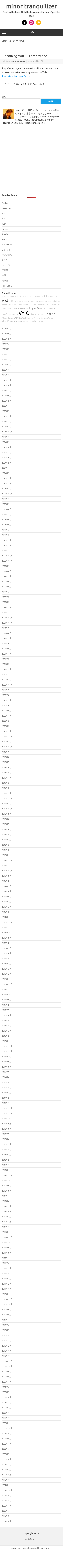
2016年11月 (7, 927)
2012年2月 (6, 1222)
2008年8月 (6, 1439)
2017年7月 (6, 886)
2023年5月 (6, 524)
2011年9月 (6, 1247)
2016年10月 (7, 932)
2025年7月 (6, 390)
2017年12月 (7, 860)
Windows (56, 301)
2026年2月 (6, 354)
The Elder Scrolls (39, 305)
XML (16, 305)
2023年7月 (6, 514)
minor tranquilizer (31, 6)
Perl (3, 213)
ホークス (6, 265)
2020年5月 (6, 711)
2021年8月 (6, 633)
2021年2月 (6, 664)
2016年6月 (6, 953)
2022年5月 (6, 587)
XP (3, 296)
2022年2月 (6, 602)
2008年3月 (6, 1464)
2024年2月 (6, 478)
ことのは (6, 250)
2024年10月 (7, 437)
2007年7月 (6, 1506)
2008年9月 (6, 1433)
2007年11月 (7, 1485)
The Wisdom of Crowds (25, 321)
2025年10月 (7, 375)
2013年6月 (6, 1139)
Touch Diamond (22, 308)
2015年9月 (6, 1000)
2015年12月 (7, 984)
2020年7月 (6, 700)
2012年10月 (7, 1180)
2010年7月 (6, 1320)
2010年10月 (7, 1304)
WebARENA (43, 308)
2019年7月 (6, 762)
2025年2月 (6, 416)
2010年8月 (6, 1315)
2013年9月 (6, 1124)
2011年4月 (6, 1273)
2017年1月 (6, 917)
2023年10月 (7, 499)
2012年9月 (6, 1185)
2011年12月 (7, 1232)
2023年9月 (6, 504)
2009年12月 (7, 1356)
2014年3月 (6, 1092)
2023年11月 (7, 494)
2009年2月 (6, 1407)
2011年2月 (6, 1284)
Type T (43, 314)
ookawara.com (18, 61)
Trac (48, 305)
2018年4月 (6, 839)
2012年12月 (7, 1170)
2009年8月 (6, 1377)
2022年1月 (6, 607)
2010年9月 (6, 1309)
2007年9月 (6, 1495)
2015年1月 (6, 1041)
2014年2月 (6, 1098)
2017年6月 (6, 891)
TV (37, 321)
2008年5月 (6, 1454)
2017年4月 (6, 901)
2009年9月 (6, 1371)
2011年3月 (6, 1278)
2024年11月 (7, 432)
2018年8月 (6, 819)
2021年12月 (7, 612)
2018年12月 (7, 798)
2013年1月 (6, 1165)
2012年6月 (6, 1201)
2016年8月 (6, 943)
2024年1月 (6, 483)
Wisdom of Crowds (30, 296)
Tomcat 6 (11, 308)
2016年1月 (6, 979)
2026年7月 (6, 328)
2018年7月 (6, 824)
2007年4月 (6, 1521)
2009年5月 (6, 1392)
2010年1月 (6, 1351)
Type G (34, 308)
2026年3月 (6, 349)
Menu (31, 32)
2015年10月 (7, 994)
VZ (28, 305)
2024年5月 (6, 463)
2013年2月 (6, 1160)
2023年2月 (6, 540)
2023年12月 (7, 488)
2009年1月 (6, 1413)
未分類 (5, 280)
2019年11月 (7, 741)
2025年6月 (6, 396)
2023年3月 (6, 535)
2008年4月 (6, 1459)
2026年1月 (6, 359)
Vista (6, 300)
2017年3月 (6, 907)
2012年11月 (7, 1175)
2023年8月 (6, 509)
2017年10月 (7, 871)
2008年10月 (7, 1428)
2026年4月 (6, 344)
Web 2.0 (24, 318)
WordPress (7, 244)
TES (31, 305)
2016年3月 (6, 969)
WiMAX (17, 318)
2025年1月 (6, 421)
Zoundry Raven (47, 318)
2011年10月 (7, 1242)
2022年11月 (7, 556)
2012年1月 (6, 1227)
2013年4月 (6, 1149)
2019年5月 (6, 772)
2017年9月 (6, 876)
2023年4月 (6, 530)
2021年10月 (7, 623)
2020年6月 (6, 705)
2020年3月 (6, 721)
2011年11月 (7, 1237)
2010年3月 (6, 1340)
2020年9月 (6, 690)
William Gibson (7, 305)
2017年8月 (6, 881)
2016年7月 (6, 948)
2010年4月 (6, 1335)
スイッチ (31, 318)
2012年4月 (6, 1211)
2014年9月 (6, 1062)
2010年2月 (6, 1346)
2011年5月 (6, 1268)
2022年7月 (6, 576)
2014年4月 (6, 1087)
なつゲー (6, 260)
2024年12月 (7, 426)
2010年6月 (6, 1325)
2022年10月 (7, 561)
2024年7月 (6, 452)
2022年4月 (6, 592)
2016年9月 (6, 938)
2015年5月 (6, 1020)
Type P (16, 296)
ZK (5, 296)
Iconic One (16, 1548)
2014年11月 (7, 1051)
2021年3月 (6, 659)
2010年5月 (6, 1330)
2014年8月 (6, 1067)
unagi (4, 239)
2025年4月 (6, 406)
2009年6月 (6, 1387)
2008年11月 (7, 1423)
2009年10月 (7, 1366)
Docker (5, 203)
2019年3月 (6, 783)
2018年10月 (7, 809)
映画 (4, 275)
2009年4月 (6, 1397)
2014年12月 (7, 1046)
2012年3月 (6, 1216)
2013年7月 (6, 1134)
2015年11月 (7, 989)
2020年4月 (6, 716)
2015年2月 (6, 1036)
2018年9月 (6, 814)
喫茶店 (5, 270)
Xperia (51, 313)
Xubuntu (15, 314)
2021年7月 (6, 638)
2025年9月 (6, 380)
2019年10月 (7, 747)
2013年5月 (6, 1144)
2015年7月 (6, 1010)
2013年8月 (6, 1129)
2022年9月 (6, 566)
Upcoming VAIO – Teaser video (24, 56)
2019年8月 (6, 757)
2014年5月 (6, 1082)
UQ (19, 305)
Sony (35, 84)
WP (39, 296)
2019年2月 (6, 788)
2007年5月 (6, 1516)
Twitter (5, 229)
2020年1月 (6, 731)
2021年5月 (6, 649)
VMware (51, 296)
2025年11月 (7, 370)
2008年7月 (6, 1444)
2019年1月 (6, 793)
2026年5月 (6, 339)
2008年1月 (6, 1475)
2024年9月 (6, 442)
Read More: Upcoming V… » (16, 76)
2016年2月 (6, 974)
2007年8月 (6, 1500)
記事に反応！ (20, 84)
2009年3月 (6, 1402)
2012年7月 (6, 1196)
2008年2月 (6, 1469)
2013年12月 (7, 1108)
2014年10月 (7, 1056)
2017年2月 (6, 912)
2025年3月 (6, 411)
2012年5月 (6, 1206)
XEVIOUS (42, 321)
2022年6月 (6, 581)
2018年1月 (6, 855)
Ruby (4, 224)
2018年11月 (7, 803)
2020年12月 (7, 674)
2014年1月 (6, 1103)
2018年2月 (6, 850)
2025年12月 (7, 364)
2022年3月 (6, 597)
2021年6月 (6, 643)
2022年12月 (7, 550)
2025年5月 (6, 401)
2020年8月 (6, 695)
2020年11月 (7, 679)
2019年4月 (6, 778)
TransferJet (6, 314)
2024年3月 (6, 473)
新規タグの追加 (17, 301)
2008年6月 (6, 1449)
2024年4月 (6, 468)
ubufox (38, 318)
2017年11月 (7, 865)
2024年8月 (6, 447)
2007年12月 (7, 1480)
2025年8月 (6, 385)
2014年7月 (6, 1072)
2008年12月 (7, 1418)
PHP (4, 218)
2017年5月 (6, 896)
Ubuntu (5, 234)
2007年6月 (6, 1511)
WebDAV (10, 296)
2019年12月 (7, 736)
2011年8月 (6, 1253)
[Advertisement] (31, 161)
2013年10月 (7, 1118)
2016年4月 (6, 963)
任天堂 (44, 296)
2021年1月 (6, 669)
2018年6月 (6, 829)
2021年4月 (6, 654)
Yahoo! (24, 305)
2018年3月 (6, 845)
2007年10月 (7, 1490)
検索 (4, 96)
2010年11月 (7, 1299)
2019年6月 (6, 767)
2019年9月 (6, 752)
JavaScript (6, 208)
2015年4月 (6, 1025)
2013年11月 (7, 1113)
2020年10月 (7, 685)
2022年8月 (6, 571)
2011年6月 (6, 1263)
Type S (57, 296)
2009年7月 (6, 1382)
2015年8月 (6, 1005)
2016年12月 (7, 922)
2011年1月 (6, 1289)
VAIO (41, 84)
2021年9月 (6, 628)
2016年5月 (6, 958)
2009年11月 (7, 1361)
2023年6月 (6, 519)
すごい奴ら (7, 255)
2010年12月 (7, 1294)
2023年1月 (6, 545)
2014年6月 (6, 1077)
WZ (21, 296)
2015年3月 (6, 1031)
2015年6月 (6, 1015)
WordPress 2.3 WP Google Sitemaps (38, 301)
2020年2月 (6, 726)
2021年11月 (7, 618)
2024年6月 (6, 457)
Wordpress (46, 1548)
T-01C (38, 314)
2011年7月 (6, 1258)
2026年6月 (6, 334)
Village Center (7, 318)
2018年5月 (6, 834)
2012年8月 (6, 1191)
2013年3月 (6, 1154)
